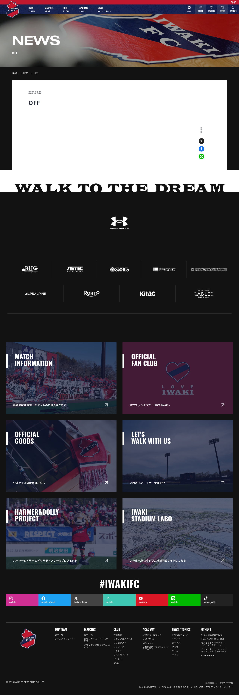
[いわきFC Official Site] (28, 638)
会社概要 (118, 634)
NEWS (25, 73)
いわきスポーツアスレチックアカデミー (155, 648)
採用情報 (209, 682)
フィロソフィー (121, 642)
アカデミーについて (152, 634)
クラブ (175, 646)
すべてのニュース (180, 634)
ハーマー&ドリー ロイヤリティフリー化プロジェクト (214, 650)
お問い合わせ (226, 682)
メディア (176, 642)
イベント (176, 638)
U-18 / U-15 (148, 638)
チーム (175, 650)
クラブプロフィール (123, 638)
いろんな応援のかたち (211, 634)
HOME (14, 73)
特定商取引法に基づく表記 (175, 686)
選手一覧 (59, 634)
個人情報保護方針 (148, 686)
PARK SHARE (207, 655)
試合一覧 (88, 634)
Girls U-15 (148, 642)
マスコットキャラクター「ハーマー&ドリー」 (213, 643)
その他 (175, 655)
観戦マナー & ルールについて (96, 639)
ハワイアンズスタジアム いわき (97, 646)
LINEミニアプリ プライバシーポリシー (213, 686)
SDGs (116, 663)
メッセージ (119, 646)
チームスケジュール (64, 638)
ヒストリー (119, 650)
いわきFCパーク (121, 655)
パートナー (119, 659)
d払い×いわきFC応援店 (212, 638)
